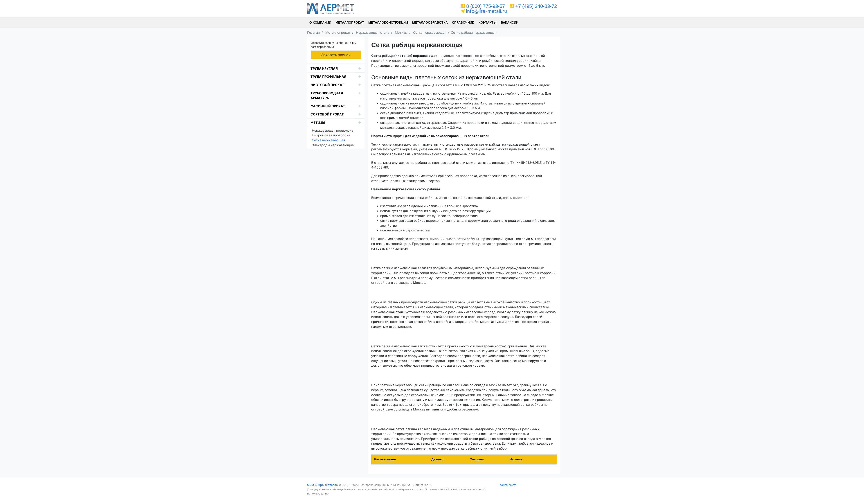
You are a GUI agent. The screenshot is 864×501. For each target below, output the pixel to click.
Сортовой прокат (327, 114)
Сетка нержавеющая (328, 140)
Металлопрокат (349, 22)
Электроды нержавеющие (333, 145)
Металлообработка (430, 22)
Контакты (488, 22)
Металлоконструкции (388, 22)
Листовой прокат (327, 85)
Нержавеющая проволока (332, 130)
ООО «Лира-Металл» (322, 485)
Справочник (463, 22)
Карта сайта (508, 485)
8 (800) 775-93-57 (485, 6)
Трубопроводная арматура (326, 95)
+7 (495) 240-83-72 (536, 6)
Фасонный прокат (327, 106)
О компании (320, 22)
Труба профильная (328, 76)
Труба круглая (324, 68)
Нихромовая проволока (331, 135)
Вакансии (509, 22)
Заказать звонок (336, 55)
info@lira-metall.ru (486, 11)
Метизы (317, 122)
